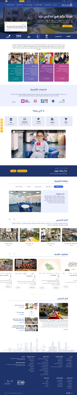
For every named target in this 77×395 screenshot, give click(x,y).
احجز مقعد (18, 287)
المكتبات (28, 187)
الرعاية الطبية (48, 187)
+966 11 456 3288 (20, 359)
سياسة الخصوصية (20, 393)
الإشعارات (33, 1)
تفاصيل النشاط (8, 286)
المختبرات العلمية (19, 187)
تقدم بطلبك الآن (22, 1)
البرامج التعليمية (67, 26)
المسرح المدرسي (38, 187)
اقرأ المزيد (8, 30)
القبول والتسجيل (56, 26)
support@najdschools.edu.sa (15, 358)
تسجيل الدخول (28, 1)
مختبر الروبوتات (58, 187)
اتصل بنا (38, 1)
